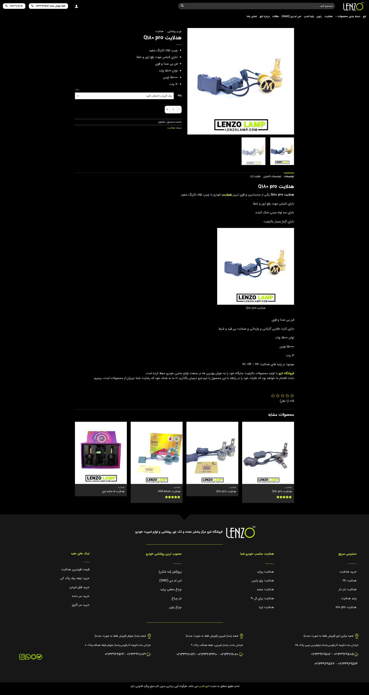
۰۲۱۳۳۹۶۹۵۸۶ (321, 654)
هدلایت (328, 16)
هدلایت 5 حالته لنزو (113, 492)
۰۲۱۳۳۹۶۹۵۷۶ (324, 664)
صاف (77, 89)
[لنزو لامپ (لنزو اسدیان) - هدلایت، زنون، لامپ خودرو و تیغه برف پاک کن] (353, 6)
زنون (319, 16)
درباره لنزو (265, 16)
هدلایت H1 (350, 580)
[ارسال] (182, 6)
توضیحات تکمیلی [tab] (272, 176)
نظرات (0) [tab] (255, 176)
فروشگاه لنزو (286, 373)
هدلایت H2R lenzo (169, 492)
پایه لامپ (309, 16)
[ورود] (76, 6)
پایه (180, 95)
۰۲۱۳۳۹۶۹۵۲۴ (114, 654)
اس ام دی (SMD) (291, 16)
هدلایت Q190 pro (282, 492)
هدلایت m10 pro (346, 607)
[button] (289, 130)
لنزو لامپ (203, 686)
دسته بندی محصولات (349, 16)
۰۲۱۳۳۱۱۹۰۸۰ (229, 654)
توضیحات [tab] (289, 176)
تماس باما (252, 16)
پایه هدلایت (349, 598)
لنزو (364, 16)
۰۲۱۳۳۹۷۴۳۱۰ (207, 654)
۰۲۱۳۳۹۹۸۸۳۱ (136, 654)
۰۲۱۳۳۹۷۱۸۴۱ (186, 654)
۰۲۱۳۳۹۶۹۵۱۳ (347, 664)
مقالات (275, 16)
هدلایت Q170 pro (226, 492)
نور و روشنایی (174, 31)
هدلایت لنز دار (348, 589)
